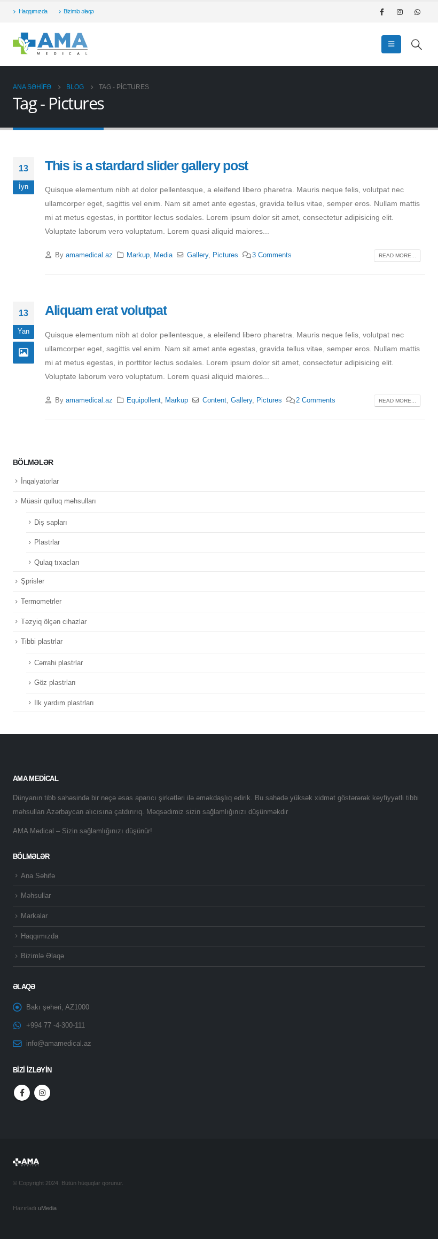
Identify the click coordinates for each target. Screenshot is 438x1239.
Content (214, 400)
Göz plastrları (55, 682)
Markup (138, 255)
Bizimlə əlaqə (79, 11)
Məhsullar (36, 895)
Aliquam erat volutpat (106, 310)
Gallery (197, 255)
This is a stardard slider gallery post (146, 165)
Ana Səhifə (38, 876)
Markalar (34, 916)
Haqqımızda (33, 11)
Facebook (22, 1093)
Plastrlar (47, 542)
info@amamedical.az (58, 1043)
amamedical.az (89, 255)
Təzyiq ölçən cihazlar (54, 622)
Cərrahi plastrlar (58, 663)
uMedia (47, 1208)
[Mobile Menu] (391, 44)
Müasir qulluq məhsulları (58, 501)
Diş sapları (50, 522)
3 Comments (272, 255)
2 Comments (315, 400)
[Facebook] (381, 11)
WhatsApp (417, 11)
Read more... (397, 255)
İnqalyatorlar (40, 481)
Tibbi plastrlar (41, 641)
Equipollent (144, 400)
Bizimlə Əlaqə (42, 956)
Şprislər (32, 581)
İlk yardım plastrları (64, 703)
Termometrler (41, 601)
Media (163, 255)
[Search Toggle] (417, 44)
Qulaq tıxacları (57, 562)
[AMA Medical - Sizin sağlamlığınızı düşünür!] (50, 44)
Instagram (42, 1093)
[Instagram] (399, 11)
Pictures (225, 255)
